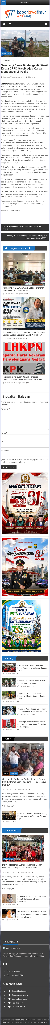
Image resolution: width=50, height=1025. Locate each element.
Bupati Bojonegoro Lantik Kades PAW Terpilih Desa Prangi (22, 227)
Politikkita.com (17, 1003)
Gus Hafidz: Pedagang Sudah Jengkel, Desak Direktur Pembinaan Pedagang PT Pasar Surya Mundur (24, 782)
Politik (18, 859)
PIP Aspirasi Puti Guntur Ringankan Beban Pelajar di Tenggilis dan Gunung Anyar (32, 668)
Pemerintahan (6, 53)
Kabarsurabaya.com (20, 995)
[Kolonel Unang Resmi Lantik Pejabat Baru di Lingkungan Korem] (9, 683)
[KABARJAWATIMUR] (11, 948)
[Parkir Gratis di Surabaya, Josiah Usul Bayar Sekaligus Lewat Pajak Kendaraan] (9, 898)
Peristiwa (14, 773)
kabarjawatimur (21, 294)
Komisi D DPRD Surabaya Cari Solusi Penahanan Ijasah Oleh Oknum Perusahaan (23, 289)
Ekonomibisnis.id (18, 1007)
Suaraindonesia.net (19, 999)
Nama (4, 433)
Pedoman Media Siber (15, 975)
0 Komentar (32, 77)
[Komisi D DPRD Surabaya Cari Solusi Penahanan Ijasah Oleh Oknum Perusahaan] (24, 269)
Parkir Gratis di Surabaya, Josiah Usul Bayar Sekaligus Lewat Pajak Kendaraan (31, 899)
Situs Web (5, 451)
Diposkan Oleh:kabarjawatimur (12, 77)
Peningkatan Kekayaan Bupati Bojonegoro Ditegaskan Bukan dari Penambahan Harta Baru (22, 378)
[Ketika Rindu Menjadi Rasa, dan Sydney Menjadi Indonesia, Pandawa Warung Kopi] (9, 815)
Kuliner (6, 773)
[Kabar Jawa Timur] (4, 24)
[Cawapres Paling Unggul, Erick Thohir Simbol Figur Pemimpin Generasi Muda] (9, 711)
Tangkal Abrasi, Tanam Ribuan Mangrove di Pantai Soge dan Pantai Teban (31, 696)
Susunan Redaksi (13, 971)
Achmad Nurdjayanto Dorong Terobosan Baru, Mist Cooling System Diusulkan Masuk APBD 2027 (24, 333)
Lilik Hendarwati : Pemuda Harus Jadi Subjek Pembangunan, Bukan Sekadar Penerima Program (32, 914)
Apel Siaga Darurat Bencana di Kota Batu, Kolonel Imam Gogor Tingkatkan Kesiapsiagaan (31, 724)
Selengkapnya (7, 806)
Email (3, 442)
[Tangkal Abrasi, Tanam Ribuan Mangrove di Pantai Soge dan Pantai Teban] (9, 695)
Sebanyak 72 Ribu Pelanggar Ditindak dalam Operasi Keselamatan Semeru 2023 (27, 237)
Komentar (5, 409)
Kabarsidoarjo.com (19, 991)
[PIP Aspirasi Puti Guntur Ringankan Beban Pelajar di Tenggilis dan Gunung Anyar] (9, 667)
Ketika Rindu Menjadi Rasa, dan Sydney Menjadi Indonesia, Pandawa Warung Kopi (32, 816)
